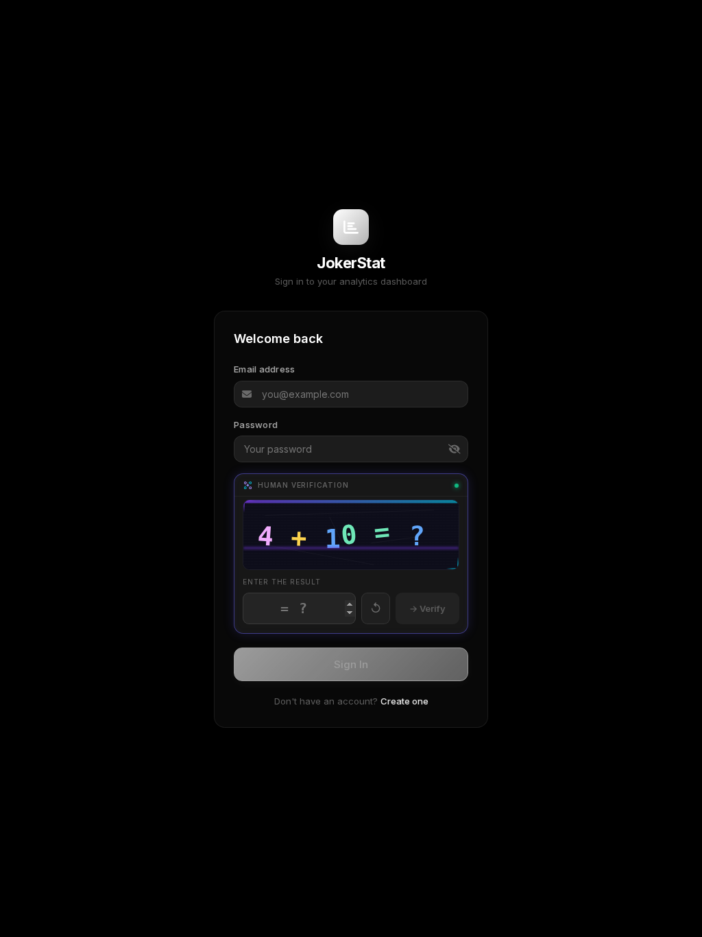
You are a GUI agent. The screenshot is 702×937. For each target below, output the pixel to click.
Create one (404, 701)
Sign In (351, 664)
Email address (264, 369)
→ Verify (427, 608)
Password (256, 424)
